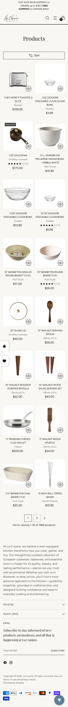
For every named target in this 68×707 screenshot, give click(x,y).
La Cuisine (28, 676)
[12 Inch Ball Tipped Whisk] (50, 474)
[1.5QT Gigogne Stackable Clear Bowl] (18, 194)
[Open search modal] (47, 17)
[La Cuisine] (11, 18)
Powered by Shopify (13, 682)
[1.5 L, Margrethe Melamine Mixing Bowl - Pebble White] (50, 136)
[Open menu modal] (55, 17)
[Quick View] (28, 88)
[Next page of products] (44, 518)
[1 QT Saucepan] (18, 136)
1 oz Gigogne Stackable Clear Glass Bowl (50, 101)
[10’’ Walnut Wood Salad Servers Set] (50, 365)
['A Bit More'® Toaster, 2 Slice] (18, 78)
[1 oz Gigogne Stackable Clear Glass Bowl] (50, 78)
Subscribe (58, 650)
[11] (18, 419)
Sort (37, 55)
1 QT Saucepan (18, 155)
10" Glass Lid (18, 330)
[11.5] (18, 474)
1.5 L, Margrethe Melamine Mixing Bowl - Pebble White (50, 159)
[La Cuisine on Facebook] (5, 663)
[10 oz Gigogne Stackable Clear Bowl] (50, 194)
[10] (18, 252)
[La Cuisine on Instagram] (11, 663)
